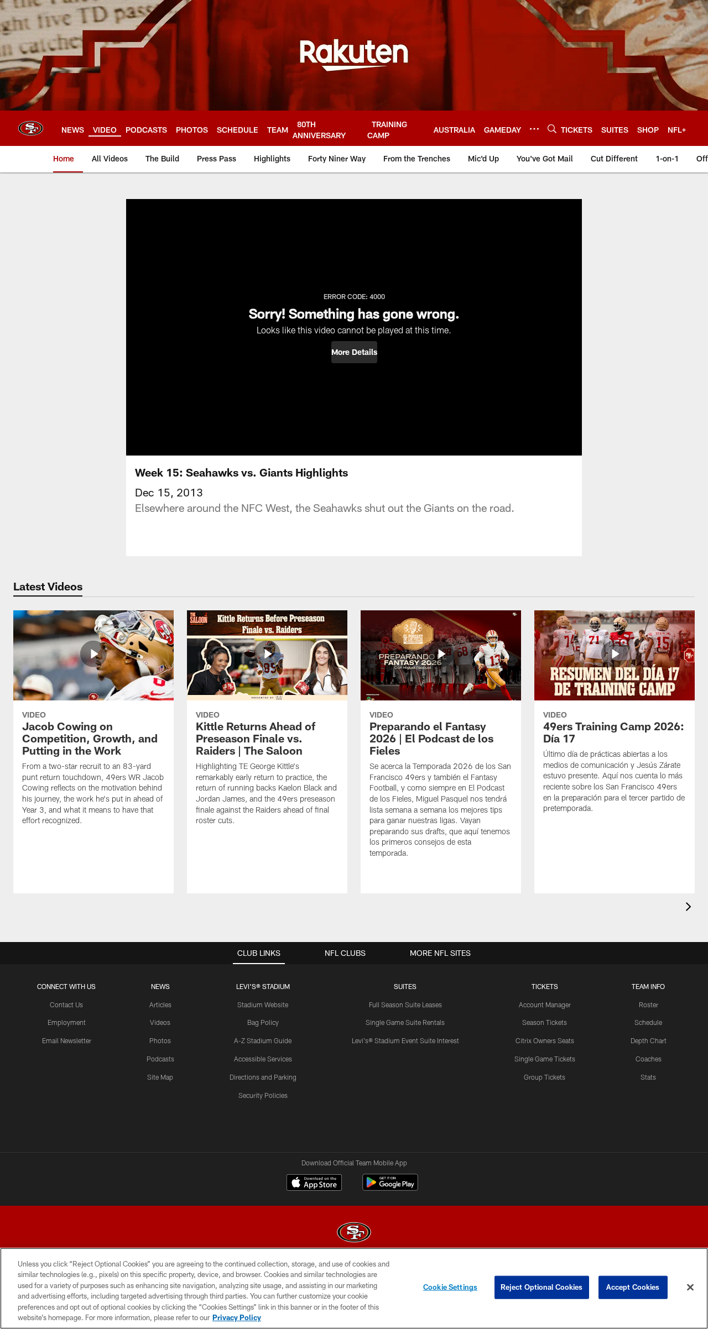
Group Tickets (544, 1077)
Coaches (649, 1059)
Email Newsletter (66, 1040)
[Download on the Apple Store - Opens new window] (314, 1183)
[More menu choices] (534, 128)
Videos (160, 1022)
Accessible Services (263, 1059)
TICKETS (545, 986)
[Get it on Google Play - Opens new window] (390, 1187)
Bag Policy (263, 1022)
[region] (354, 1288)
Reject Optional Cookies (542, 1287)
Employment (67, 1022)
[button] (354, 352)
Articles (160, 1004)
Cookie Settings (450, 1287)
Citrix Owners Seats (545, 1040)
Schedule (648, 1022)
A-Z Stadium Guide (262, 1040)
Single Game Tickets (544, 1059)
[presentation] (690, 908)
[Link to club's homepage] (31, 128)
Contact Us (66, 1004)
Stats (648, 1077)
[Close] (690, 1287)
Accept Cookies (633, 1287)
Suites (405, 986)
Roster (648, 1004)
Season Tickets (544, 1022)
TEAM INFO (648, 986)
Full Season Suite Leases (405, 1004)
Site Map (160, 1077)
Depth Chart (649, 1040)
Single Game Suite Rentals (405, 1022)
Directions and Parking (263, 1077)
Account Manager (545, 1004)
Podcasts (160, 1059)
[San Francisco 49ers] (354, 1234)
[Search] (552, 128)
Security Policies (263, 1095)
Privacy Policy (236, 1317)
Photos (160, 1040)
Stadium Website (262, 1004)
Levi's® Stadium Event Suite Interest (405, 1040)
